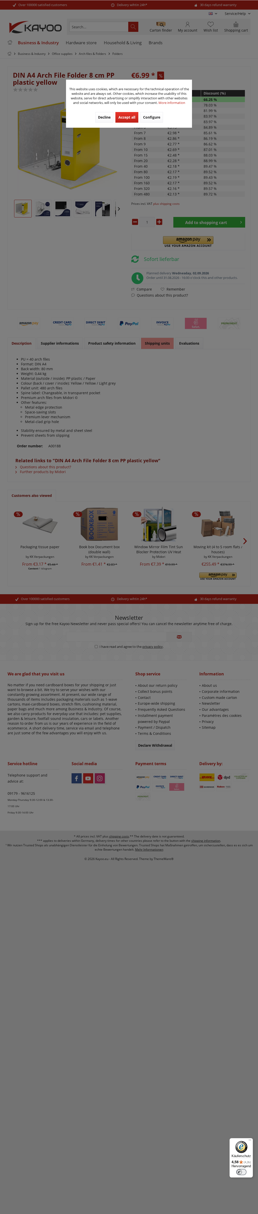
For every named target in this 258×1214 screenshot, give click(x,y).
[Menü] (250, 1141)
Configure (151, 117)
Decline (104, 117)
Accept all (126, 117)
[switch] (241, 1172)
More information (171, 102)
